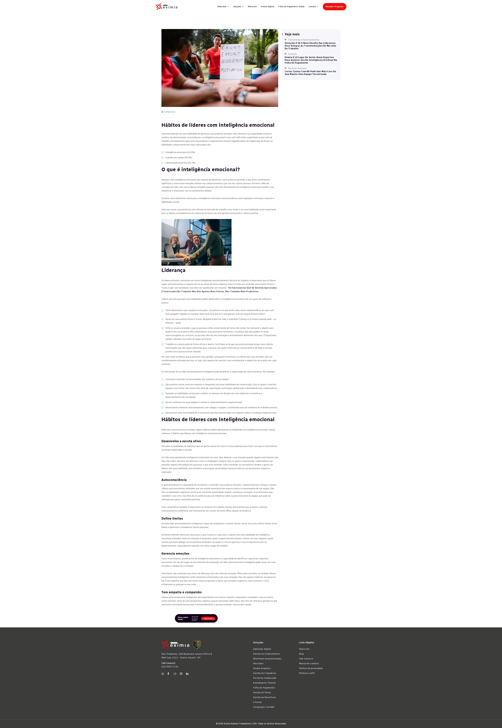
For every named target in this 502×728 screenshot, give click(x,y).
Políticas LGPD (307, 673)
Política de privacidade (311, 668)
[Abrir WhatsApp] (495, 721)
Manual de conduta (309, 663)
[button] (223, 6)
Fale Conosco (306, 658)
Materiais (252, 6)
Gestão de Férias (262, 692)
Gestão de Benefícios (264, 697)
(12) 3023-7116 (169, 666)
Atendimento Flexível (264, 683)
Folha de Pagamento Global (291, 6)
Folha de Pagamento (264, 687)
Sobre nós (304, 649)
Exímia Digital (267, 6)
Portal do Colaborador (265, 678)
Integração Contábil (263, 707)
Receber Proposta (334, 6)
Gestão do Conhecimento (266, 654)
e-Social (257, 702)
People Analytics (262, 668)
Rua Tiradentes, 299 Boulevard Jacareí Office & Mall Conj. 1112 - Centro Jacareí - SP (186, 656)
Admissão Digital (262, 649)
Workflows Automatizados (267, 658)
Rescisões (258, 663)
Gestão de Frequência (264, 673)
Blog (301, 654)
